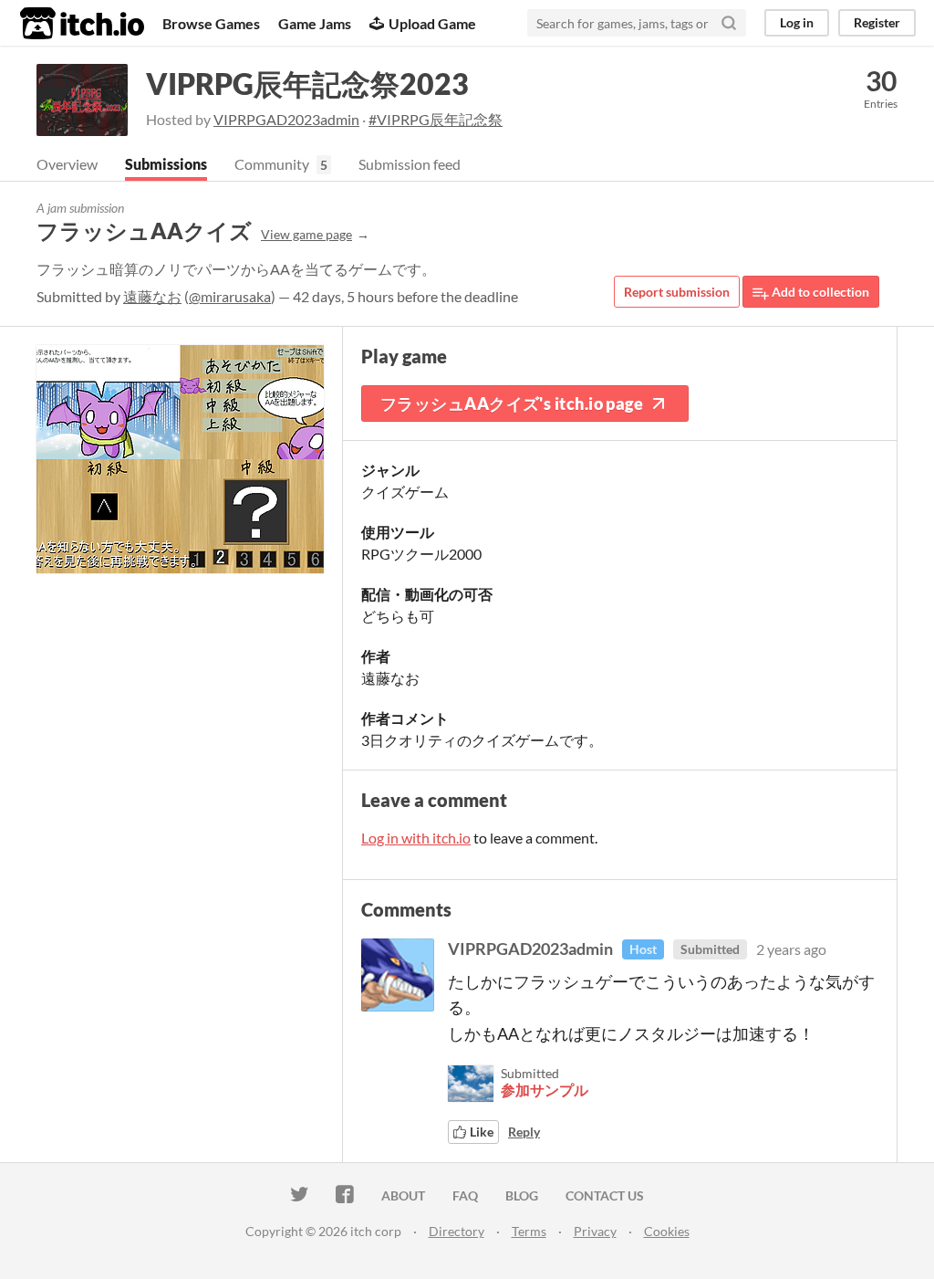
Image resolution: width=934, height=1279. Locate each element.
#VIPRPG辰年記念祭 (435, 119)
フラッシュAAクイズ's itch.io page (511, 403)
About (403, 1195)
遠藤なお (152, 296)
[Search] (728, 23)
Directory (456, 1231)
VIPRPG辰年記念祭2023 (307, 83)
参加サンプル (544, 1089)
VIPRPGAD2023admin (286, 119)
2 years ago (791, 949)
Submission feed (409, 164)
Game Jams (314, 23)
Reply (524, 1131)
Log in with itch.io (416, 837)
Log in (797, 22)
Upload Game (432, 23)
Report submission (677, 291)
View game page (306, 234)
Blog (521, 1195)
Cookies (667, 1231)
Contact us (605, 1195)
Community (271, 164)
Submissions (166, 164)
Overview (67, 164)
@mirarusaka (230, 296)
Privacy (595, 1231)
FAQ (465, 1195)
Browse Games (211, 23)
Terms (529, 1231)
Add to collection (819, 291)
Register (877, 22)
